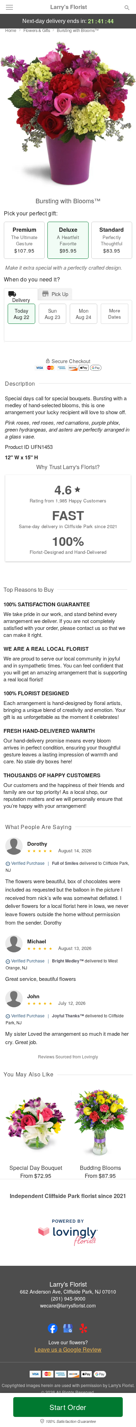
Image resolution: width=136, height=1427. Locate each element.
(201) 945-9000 (68, 1298)
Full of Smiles (65, 863)
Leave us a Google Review (68, 1349)
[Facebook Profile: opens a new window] (53, 1328)
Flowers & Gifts (36, 30)
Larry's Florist (68, 7)
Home (10, 30)
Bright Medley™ (68, 961)
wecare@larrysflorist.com (68, 1305)
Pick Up (60, 293)
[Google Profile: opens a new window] (68, 1328)
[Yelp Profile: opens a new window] (83, 1328)
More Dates (114, 313)
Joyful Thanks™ (68, 1015)
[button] (121, 1411)
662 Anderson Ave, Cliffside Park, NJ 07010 (68, 1291)
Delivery (21, 298)
